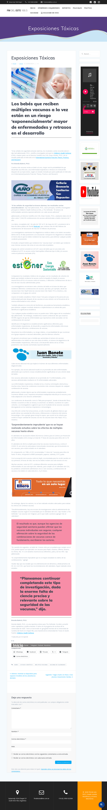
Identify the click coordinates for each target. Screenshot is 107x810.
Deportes (66, 8)
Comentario (16, 708)
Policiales (77, 8)
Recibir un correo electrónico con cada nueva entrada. (32, 758)
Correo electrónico (18, 739)
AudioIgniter (89, 133)
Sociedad (34, 13)
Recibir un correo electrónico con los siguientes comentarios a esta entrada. (40, 754)
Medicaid (37, 226)
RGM (14, 64)
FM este (17, 10)
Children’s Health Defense (62, 153)
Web (13, 746)
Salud (21, 64)
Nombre (15, 731)
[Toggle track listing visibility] (94, 106)
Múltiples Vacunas (41, 664)
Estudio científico (26, 664)
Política (88, 8)
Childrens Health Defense (25, 633)
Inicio (32, 8)
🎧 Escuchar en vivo (50, 13)
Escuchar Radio (85, 313)
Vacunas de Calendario (58, 664)
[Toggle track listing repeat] (91, 106)
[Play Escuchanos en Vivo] (85, 91)
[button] (93, 112)
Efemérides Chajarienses (49, 8)
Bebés (16, 664)
